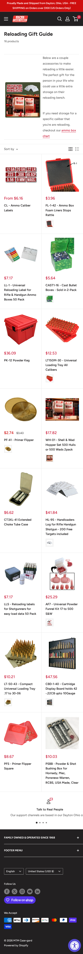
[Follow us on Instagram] (22, 891)
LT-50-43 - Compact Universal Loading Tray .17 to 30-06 (19, 688)
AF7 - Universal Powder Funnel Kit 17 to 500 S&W (62, 609)
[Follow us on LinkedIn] (37, 891)
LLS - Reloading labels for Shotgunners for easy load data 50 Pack (20, 609)
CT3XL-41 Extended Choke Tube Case (17, 522)
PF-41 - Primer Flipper (19, 440)
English (10, 871)
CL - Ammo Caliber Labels (17, 208)
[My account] (67, 19)
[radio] (49, 224)
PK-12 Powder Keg (17, 360)
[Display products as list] (77, 149)
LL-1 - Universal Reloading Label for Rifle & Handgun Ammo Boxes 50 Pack (20, 292)
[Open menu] (6, 19)
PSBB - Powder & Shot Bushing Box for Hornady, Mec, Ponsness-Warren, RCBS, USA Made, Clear (62, 773)
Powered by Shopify (16, 945)
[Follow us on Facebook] (7, 891)
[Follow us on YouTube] (30, 891)
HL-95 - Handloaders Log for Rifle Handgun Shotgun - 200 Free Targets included (61, 527)
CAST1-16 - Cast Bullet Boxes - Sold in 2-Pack (61, 287)
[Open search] (59, 19)
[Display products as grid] (70, 149)
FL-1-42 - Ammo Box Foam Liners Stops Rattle (60, 210)
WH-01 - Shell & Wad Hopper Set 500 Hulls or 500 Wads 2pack (61, 444)
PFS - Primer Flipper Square (17, 766)
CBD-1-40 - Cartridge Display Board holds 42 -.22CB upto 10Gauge (61, 688)
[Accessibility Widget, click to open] (74, 945)
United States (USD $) (41, 871)
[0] (75, 18)
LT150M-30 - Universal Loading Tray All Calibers (61, 365)
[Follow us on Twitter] (14, 891)
